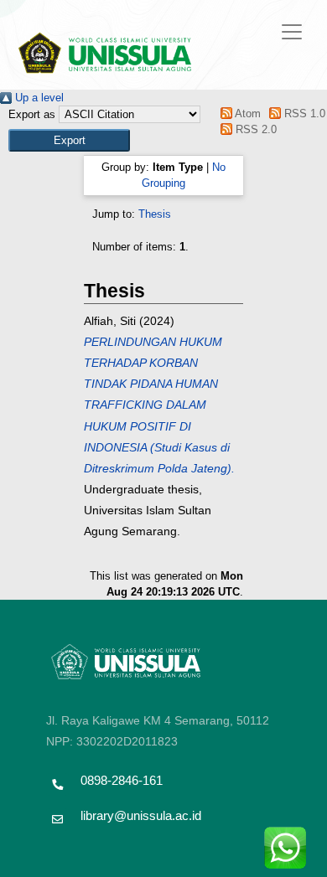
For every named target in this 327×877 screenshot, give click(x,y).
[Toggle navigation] (291, 32)
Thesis (154, 214)
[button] (69, 140)
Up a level (38, 97)
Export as (31, 114)
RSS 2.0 (254, 129)
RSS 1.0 (303, 113)
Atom (246, 113)
